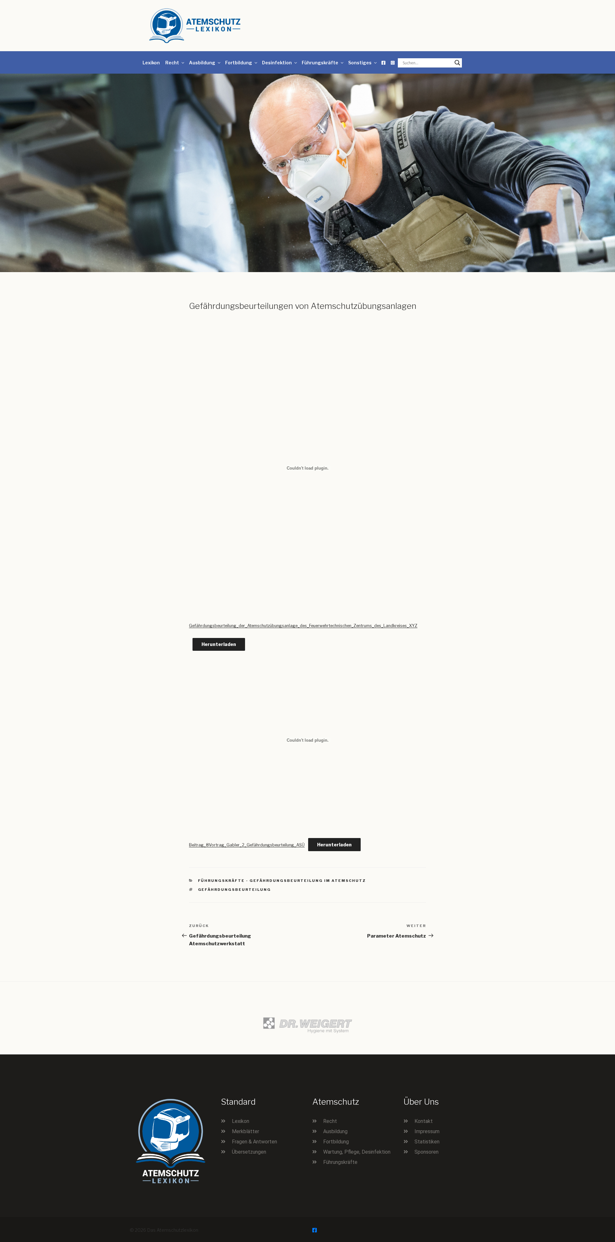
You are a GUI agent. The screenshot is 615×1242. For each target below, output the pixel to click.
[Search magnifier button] (457, 62)
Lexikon (151, 62)
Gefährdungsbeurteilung (234, 889)
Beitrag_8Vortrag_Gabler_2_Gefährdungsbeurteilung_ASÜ (247, 845)
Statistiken (426, 1142)
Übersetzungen (249, 1152)
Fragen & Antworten (254, 1142)
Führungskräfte (320, 62)
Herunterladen (218, 644)
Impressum (426, 1131)
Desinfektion (277, 62)
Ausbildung (202, 62)
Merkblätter (245, 1131)
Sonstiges (360, 62)
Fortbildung (238, 62)
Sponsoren (426, 1152)
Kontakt (423, 1121)
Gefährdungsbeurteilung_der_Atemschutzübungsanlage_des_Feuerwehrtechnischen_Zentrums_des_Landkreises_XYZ (303, 625)
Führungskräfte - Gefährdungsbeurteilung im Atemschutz (282, 880)
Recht (172, 62)
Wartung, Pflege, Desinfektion (356, 1152)
